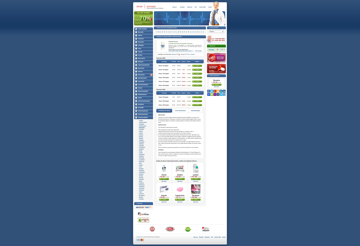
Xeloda (141, 165)
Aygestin (141, 168)
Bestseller (182, 7)
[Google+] (214, 91)
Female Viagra (143, 122)
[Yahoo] (214, 94)
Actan (170, 50)
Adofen (173, 50)
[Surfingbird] (221, 94)
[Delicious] (208, 94)
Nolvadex (141, 124)
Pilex (140, 163)
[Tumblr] (218, 94)
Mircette (141, 138)
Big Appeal (142, 195)
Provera (141, 134)
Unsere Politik (202, 7)
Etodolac (141, 156)
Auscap (190, 50)
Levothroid (142, 159)
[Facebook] (208, 91)
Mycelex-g (141, 184)
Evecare (141, 177)
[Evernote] (211, 94)
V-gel (140, 167)
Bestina (141, 197)
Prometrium (142, 147)
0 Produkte (211, 49)
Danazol (141, 174)
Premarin (141, 129)
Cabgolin (141, 145)
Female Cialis (142, 126)
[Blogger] (218, 91)
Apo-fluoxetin (182, 50)
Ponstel (141, 175)
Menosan (141, 190)
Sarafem (141, 140)
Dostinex (141, 143)
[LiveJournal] (224, 94)
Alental (176, 50)
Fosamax (141, 183)
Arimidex (141, 149)
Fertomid (141, 179)
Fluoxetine (142, 127)
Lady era (141, 193)
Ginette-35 (141, 186)
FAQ (196, 7)
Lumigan (141, 199)
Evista (140, 150)
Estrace (141, 136)
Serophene (142, 172)
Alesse (141, 131)
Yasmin (141, 133)
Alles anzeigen (198, 50)
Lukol (140, 191)
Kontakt (210, 7)
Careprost (141, 188)
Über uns (174, 7)
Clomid (141, 120)
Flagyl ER (141, 158)
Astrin (186, 50)
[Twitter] (211, 91)
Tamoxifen (141, 142)
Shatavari (141, 170)
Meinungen (189, 7)
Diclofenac (142, 154)
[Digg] (224, 91)
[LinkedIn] (221, 91)
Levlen (141, 152)
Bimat (140, 181)
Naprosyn (141, 161)
